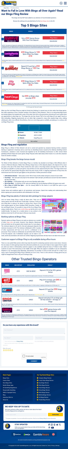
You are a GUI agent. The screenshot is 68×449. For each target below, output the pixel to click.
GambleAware (41, 434)
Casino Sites (6, 380)
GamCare (17, 434)
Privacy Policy (20, 341)
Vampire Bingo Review (45, 378)
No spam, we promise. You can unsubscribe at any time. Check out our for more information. (31, 418)
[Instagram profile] (52, 424)
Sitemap (57, 445)
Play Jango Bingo (7, 290)
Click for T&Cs (4, 104)
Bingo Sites (6, 8)
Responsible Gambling (9, 390)
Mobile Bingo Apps (8, 385)
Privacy (53, 445)
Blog (4, 395)
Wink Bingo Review (44, 392)
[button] (65, 3)
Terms (49, 445)
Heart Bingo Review (44, 387)
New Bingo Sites (7, 383)
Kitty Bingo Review (44, 385)
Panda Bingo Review (44, 399)
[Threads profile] (54, 424)
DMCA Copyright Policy (9, 392)
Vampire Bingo (11, 39)
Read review (53, 41)
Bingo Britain (7, 299)
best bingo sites (44, 21)
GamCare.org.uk (19, 76)
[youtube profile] (52, 427)
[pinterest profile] (49, 427)
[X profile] (60, 424)
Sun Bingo (11, 68)
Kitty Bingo (11, 83)
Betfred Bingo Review (45, 395)
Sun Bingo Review (44, 383)
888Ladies (7, 271)
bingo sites (10, 222)
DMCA (27, 434)
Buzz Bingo (7, 280)
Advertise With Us (8, 397)
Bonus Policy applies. (39, 294)
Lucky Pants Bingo (11, 54)
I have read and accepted (14, 341)
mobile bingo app (25, 209)
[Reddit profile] (57, 424)
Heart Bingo (11, 97)
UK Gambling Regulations (10, 387)
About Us (5, 399)
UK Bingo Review (43, 397)
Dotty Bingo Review (44, 390)
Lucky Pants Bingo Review (46, 380)
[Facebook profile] (49, 424)
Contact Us (44, 445)
